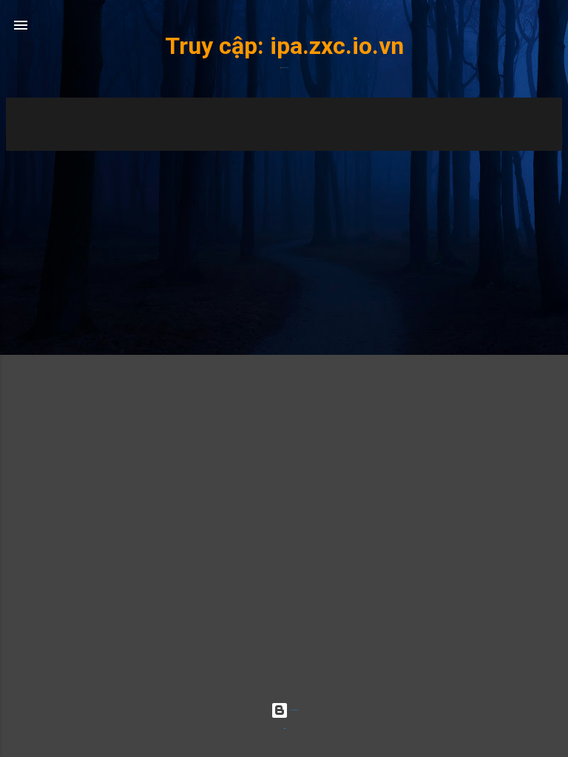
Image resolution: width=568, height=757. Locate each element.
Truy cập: (217, 46)
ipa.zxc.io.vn (337, 46)
